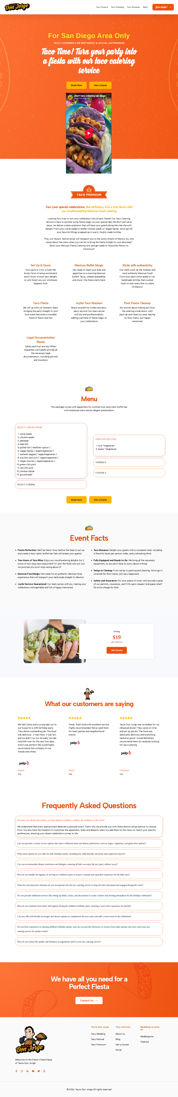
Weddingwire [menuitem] (147, 1036)
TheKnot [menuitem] (144, 1041)
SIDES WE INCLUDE (105, 439)
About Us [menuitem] (120, 1033)
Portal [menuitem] (119, 1049)
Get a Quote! (161, 7)
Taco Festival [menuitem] (102, 7)
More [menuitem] (145, 7)
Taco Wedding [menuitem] (117, 7)
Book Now (76, 85)
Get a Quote (100, 85)
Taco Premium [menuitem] (133, 7)
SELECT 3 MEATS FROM (29, 427)
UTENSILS (100, 472)
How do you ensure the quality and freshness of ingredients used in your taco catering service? (59, 941)
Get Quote (117, 650)
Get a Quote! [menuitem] (122, 1044)
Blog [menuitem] (118, 1039)
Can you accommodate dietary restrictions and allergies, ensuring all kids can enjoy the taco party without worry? (67, 864)
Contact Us (87, 1000)
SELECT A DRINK (26, 484)
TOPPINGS (100, 462)
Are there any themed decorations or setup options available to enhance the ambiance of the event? (61, 820)
